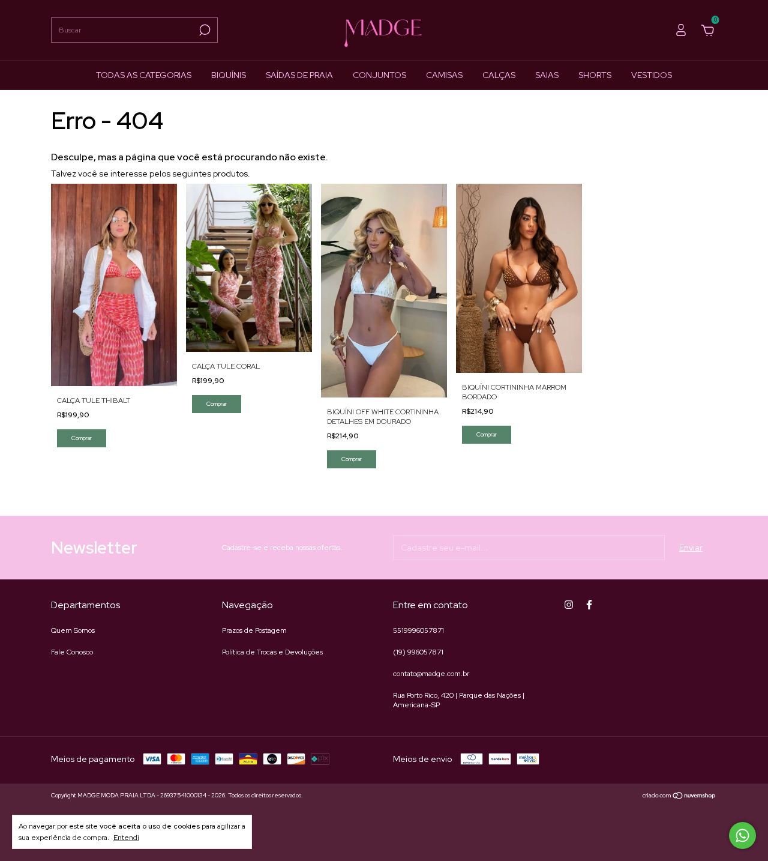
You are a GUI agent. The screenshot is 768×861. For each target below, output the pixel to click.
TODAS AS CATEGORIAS (143, 75)
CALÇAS (498, 75)
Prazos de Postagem (254, 630)
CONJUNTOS (379, 75)
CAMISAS (444, 75)
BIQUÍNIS (228, 75)
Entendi (126, 837)
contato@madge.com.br (431, 673)
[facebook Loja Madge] (589, 604)
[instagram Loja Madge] (569, 604)
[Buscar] (204, 30)
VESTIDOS (651, 75)
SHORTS (594, 75)
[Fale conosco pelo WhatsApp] (742, 835)
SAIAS (547, 75)
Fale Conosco (72, 652)
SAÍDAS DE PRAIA (299, 75)
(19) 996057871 (418, 652)
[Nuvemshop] (679, 796)
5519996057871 (418, 630)
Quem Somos (73, 630)
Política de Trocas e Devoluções (272, 652)
